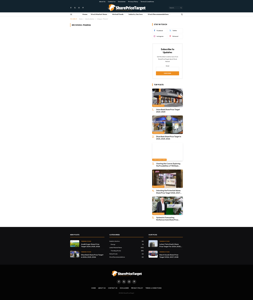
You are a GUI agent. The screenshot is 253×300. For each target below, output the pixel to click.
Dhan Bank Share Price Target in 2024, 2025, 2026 (168, 137)
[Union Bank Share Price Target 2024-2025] (167, 98)
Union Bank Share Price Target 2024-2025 (168, 110)
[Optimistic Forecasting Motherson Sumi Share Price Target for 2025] (167, 206)
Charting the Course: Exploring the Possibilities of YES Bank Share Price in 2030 (168, 165)
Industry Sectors (136, 14)
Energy (113, 244)
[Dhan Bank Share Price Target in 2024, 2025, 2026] (167, 125)
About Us (102, 1)
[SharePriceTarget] (126, 7)
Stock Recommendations (158, 14)
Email (167, 66)
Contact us (111, 1)
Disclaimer (122, 1)
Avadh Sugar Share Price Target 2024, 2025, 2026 (90, 245)
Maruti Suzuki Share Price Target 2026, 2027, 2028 (168, 256)
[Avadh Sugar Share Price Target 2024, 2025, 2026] (74, 243)
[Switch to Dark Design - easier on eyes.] (182, 14)
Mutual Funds (118, 14)
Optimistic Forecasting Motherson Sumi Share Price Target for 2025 (167, 218)
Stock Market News (99, 14)
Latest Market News (159, 159)
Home (85, 14)
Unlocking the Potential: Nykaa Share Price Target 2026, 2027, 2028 (168, 191)
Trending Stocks (158, 105)
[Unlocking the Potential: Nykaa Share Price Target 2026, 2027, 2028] (167, 179)
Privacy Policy (133, 1)
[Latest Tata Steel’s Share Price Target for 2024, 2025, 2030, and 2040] (153, 243)
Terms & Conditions (147, 1)
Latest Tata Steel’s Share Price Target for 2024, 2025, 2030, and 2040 (170, 245)
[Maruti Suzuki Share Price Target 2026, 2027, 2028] (153, 254)
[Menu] (71, 14)
